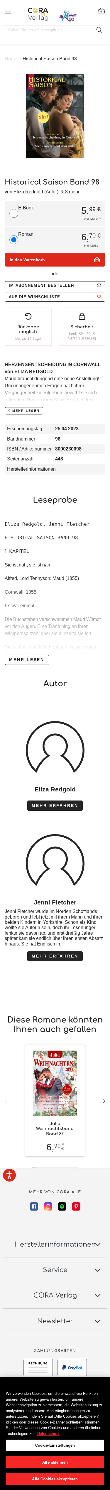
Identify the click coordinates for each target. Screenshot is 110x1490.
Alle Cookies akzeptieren (55, 1479)
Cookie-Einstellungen (55, 1445)
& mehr (70, 191)
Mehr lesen (26, 659)
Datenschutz (48, 1433)
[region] (55, 1433)
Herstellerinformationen (31, 469)
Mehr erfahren (55, 805)
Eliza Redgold (28, 191)
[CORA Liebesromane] (38, 14)
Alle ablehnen (55, 1462)
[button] (55, 297)
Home (11, 58)
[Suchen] (99, 30)
